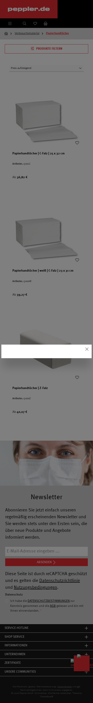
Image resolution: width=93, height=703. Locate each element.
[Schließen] (87, 349)
